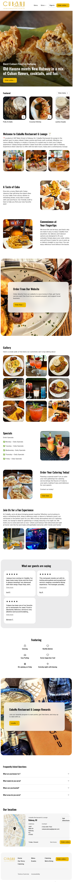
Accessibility (35, 874)
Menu (36, 5)
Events (33, 861)
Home (20, 858)
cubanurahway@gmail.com (50, 829)
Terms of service (23, 874)
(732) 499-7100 (47, 827)
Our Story (21, 861)
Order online (65, 842)
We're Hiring (49, 861)
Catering (48, 858)
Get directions (66, 819)
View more (9, 587)
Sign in (52, 5)
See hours (53, 842)
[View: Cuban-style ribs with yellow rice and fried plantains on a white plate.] (13, 411)
